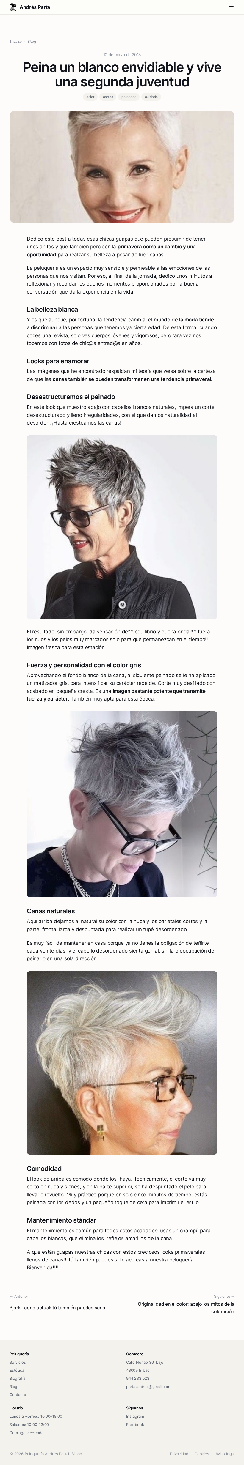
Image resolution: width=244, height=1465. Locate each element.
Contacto (18, 1394)
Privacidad (179, 1453)
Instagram (135, 1416)
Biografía (17, 1378)
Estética (17, 1370)
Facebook (135, 1424)
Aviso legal (224, 1453)
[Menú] (230, 7)
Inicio (16, 42)
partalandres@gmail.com (148, 1386)
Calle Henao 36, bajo (144, 1362)
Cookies (202, 1453)
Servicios (18, 1362)
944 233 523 (137, 1378)
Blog (32, 42)
